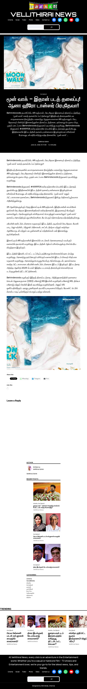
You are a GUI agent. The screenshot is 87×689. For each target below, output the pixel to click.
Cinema (29, 579)
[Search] (51, 27)
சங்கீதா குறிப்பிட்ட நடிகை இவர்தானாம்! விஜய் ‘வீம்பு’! (78, 637)
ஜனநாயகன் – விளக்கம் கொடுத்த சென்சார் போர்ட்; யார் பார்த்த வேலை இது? (46, 506)
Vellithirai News (43, 14)
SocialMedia (31, 581)
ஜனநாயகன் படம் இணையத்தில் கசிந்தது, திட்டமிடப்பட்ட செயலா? (56, 638)
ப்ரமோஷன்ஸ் (30, 593)
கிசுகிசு (35, 503)
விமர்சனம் (30, 595)
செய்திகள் (43, 94)
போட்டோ (29, 591)
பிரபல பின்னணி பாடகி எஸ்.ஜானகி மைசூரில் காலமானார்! (46, 537)
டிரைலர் (29, 587)
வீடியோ (29, 597)
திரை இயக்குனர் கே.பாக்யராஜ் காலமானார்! (46, 567)
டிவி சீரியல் (30, 589)
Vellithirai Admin (43, 142)
